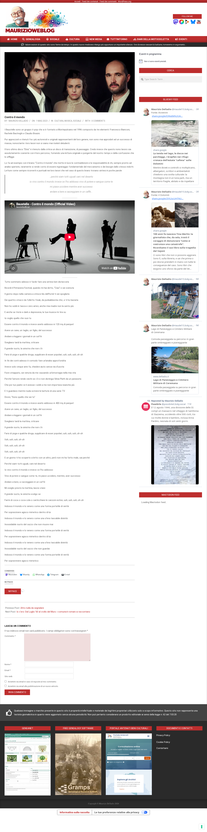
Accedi (77, 1)
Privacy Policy (163, 735)
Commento (10, 636)
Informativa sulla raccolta (74, 812)
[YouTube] (199, 21)
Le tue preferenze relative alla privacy (116, 812)
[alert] (170, 61)
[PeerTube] (187, 21)
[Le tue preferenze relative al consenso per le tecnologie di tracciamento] (202, 827)
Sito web (8, 676)
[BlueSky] (193, 21)
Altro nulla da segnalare (32, 608)
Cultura (58, 121)
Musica (68, 121)
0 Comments (98, 121)
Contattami (162, 748)
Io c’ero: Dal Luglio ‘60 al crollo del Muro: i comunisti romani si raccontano (53, 611)
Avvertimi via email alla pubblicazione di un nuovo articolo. (33, 686)
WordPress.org (124, 1)
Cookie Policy (163, 742)
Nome (8, 664)
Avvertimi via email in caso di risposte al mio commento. (32, 682)
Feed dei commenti (108, 1)
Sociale (77, 121)
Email (8, 670)
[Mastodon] (176, 21)
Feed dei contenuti (90, 1)
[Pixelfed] (181, 21)
